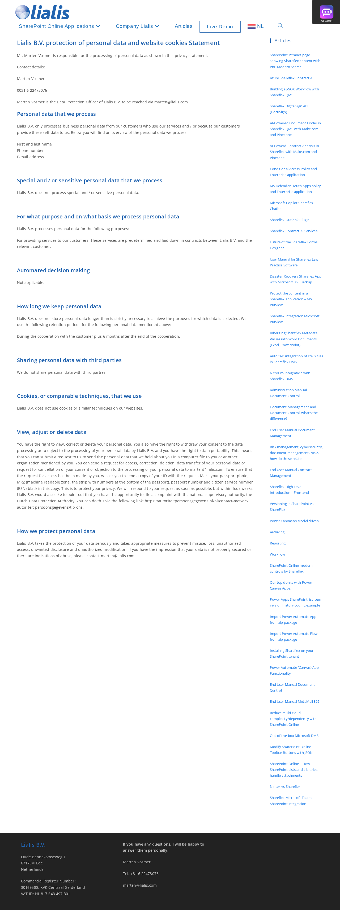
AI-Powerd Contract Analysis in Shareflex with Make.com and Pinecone (294, 151)
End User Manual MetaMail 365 (295, 701)
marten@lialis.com (140, 885)
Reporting (278, 543)
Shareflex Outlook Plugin (289, 219)
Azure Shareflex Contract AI (292, 78)
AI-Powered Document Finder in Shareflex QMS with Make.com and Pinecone (295, 129)
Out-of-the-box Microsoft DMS (294, 735)
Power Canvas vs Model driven (294, 520)
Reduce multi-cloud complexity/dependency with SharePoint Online (293, 718)
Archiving (277, 532)
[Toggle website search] (280, 26)
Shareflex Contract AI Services (293, 230)
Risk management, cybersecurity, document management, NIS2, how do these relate (296, 453)
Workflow (277, 554)
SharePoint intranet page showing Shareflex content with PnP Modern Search (295, 60)
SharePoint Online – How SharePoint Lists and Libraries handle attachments (293, 769)
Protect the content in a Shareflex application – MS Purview (291, 299)
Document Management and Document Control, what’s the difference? (294, 413)
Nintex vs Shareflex (285, 786)
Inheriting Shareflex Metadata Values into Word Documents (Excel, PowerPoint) (294, 339)
